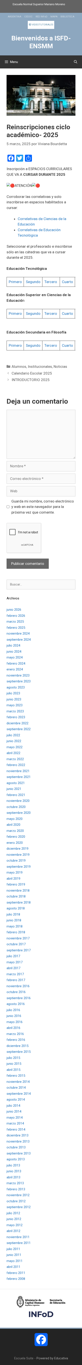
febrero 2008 (16, 1279)
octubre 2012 (16, 1201)
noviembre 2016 (18, 986)
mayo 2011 (15, 1261)
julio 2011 (13, 1249)
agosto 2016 (16, 1004)
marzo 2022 (15, 759)
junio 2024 (14, 651)
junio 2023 (14, 699)
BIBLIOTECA (67, 16)
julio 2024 (13, 645)
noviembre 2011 (18, 1237)
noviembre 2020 (18, 801)
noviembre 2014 (18, 1082)
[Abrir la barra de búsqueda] (75, 61)
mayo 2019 (15, 872)
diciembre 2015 (17, 1046)
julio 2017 (13, 956)
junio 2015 (14, 1064)
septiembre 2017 (19, 950)
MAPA (54, 16)
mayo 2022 (15, 747)
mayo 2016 (15, 1022)
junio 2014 (14, 1111)
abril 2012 (13, 1231)
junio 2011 (14, 1255)
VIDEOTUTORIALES (42, 24)
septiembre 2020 (19, 813)
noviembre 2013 (18, 1141)
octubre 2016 (16, 992)
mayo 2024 (15, 657)
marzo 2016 (15, 1034)
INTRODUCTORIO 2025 (31, 380)
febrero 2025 (16, 628)
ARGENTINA (14, 16)
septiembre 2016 (19, 998)
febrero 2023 (16, 717)
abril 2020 (13, 825)
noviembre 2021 (18, 771)
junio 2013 (14, 1171)
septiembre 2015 (19, 1052)
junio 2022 (14, 741)
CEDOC (28, 16)
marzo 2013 (15, 1183)
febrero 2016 (16, 1040)
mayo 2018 (15, 926)
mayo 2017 (15, 962)
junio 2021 (14, 789)
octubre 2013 (16, 1147)
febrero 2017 (16, 980)
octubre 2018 (16, 896)
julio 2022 (13, 735)
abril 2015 (13, 1070)
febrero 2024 (16, 663)
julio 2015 (13, 1058)
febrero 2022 (16, 765)
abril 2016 (13, 1028)
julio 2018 (13, 914)
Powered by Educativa (52, 1358)
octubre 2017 (16, 944)
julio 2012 (13, 1213)
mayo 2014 (15, 1118)
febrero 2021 (16, 795)
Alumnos (19, 366)
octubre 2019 (16, 860)
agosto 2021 (16, 783)
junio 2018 (14, 920)
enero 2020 (15, 843)
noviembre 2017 (18, 938)
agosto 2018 (16, 908)
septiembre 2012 (19, 1207)
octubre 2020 (16, 807)
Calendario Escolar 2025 (32, 373)
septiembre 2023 (19, 681)
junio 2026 (14, 610)
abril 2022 (13, 753)
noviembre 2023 (18, 675)
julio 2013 (13, 1165)
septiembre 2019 (19, 867)
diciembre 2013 (17, 1135)
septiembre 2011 (19, 1243)
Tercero (51, 282)
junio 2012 (14, 1219)
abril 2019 (13, 879)
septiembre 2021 (19, 777)
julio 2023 (13, 693)
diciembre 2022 (17, 723)
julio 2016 (13, 1010)
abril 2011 (13, 1267)
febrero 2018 (16, 932)
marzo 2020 (15, 831)
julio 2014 (13, 1106)
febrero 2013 (16, 1189)
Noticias (60, 366)
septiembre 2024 (19, 640)
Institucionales (40, 366)
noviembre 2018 (18, 890)
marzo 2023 (15, 711)
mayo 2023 (15, 705)
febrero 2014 (16, 1129)
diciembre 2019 (17, 849)
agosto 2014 (16, 1099)
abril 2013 (13, 1177)
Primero (15, 282)
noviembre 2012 (18, 1195)
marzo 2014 (15, 1123)
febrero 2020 (16, 837)
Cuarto (67, 282)
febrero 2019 (16, 884)
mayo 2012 (15, 1225)
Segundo (33, 282)
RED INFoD (41, 16)
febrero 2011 (16, 1273)
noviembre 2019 (18, 855)
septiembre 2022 (19, 729)
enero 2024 (15, 669)
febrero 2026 (16, 616)
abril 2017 (13, 968)
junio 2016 (14, 1016)
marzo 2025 (15, 622)
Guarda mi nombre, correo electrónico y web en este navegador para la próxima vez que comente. (42, 506)
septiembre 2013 (19, 1153)
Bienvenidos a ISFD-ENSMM (41, 42)
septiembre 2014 (19, 1094)
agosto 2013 (16, 1159)
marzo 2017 (15, 974)
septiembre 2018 (19, 902)
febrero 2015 (16, 1076)
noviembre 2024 (18, 633)
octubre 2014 (16, 1088)
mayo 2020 (15, 819)
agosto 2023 (16, 687)
